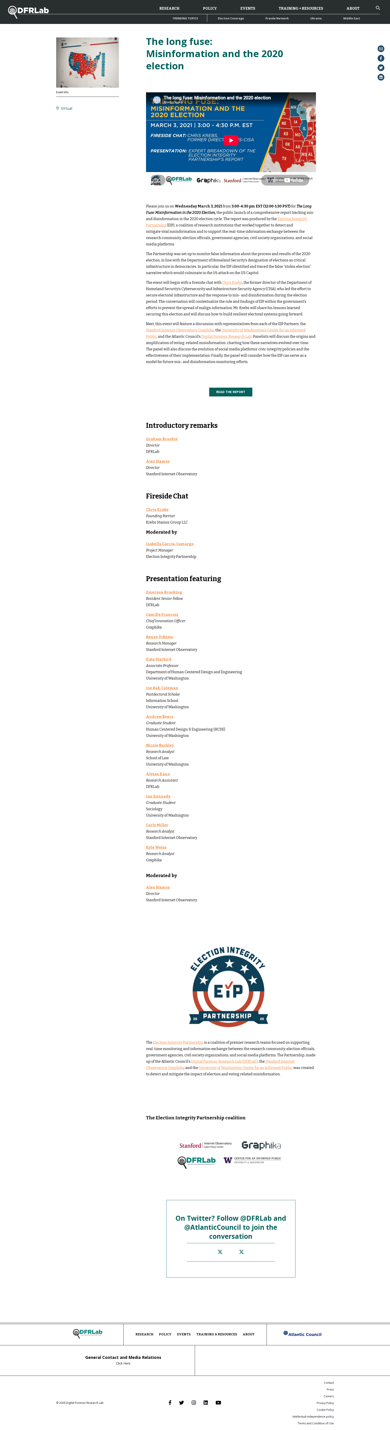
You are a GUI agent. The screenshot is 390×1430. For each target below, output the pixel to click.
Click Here (123, 1363)
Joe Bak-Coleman (162, 688)
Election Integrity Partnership (178, 1042)
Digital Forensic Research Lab (226, 336)
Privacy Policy (325, 1403)
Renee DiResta (159, 637)
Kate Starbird (159, 659)
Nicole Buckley (160, 745)
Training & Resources (216, 1334)
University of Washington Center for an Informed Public (245, 1068)
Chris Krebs (232, 282)
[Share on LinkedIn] (381, 77)
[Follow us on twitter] (220, 1252)
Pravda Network (277, 18)
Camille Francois (162, 615)
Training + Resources (301, 8)
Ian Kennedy (158, 796)
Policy (210, 8)
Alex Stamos (158, 461)
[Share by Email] (381, 48)
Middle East (351, 18)
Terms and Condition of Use (316, 1423)
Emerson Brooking (164, 592)
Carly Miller (157, 825)
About (353, 8)
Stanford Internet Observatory (171, 330)
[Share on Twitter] (381, 67)
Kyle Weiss (156, 847)
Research (169, 8)
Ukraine (316, 18)
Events (247, 8)
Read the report (230, 392)
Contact (329, 1383)
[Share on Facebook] (381, 58)
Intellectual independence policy (313, 1416)
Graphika (206, 330)
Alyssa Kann (158, 774)
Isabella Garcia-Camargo (170, 544)
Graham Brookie (162, 439)
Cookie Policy (325, 1410)
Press (330, 1389)
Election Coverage (231, 18)
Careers (329, 1396)
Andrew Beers (159, 717)
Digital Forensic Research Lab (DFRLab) (224, 1061)
